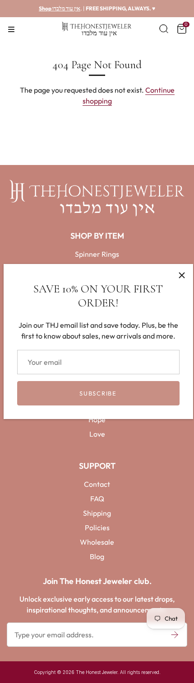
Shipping (97, 513)
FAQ (97, 498)
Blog (97, 556)
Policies (97, 527)
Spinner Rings (97, 254)
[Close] (182, 275)
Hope (97, 419)
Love (97, 433)
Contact (97, 484)
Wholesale (97, 541)
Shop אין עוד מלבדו (59, 8)
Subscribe (97, 393)
